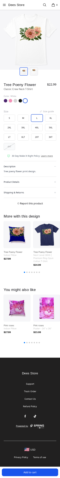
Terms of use (39, 457)
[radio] (9, 118)
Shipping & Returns (14, 192)
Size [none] (6, 111)
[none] (46, 111)
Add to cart (30, 472)
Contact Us (30, 399)
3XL (23, 127)
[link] (17, 234)
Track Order (30, 391)
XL (51, 118)
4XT (9, 146)
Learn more (47, 155)
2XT (37, 137)
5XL (50, 127)
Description (10, 166)
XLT (23, 137)
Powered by (22, 426)
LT (9, 137)
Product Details (11, 181)
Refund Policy (30, 406)
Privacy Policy (21, 457)
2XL (9, 127)
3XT (50, 137)
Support (30, 383)
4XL (37, 127)
